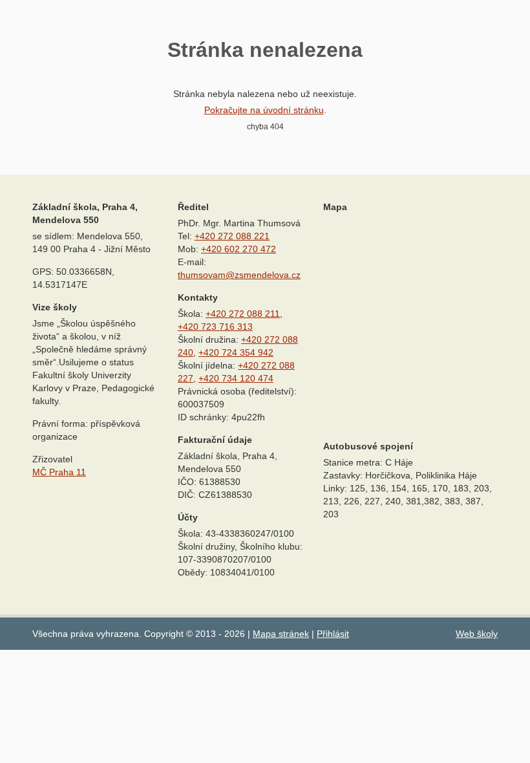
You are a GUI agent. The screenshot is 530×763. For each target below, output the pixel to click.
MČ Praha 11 (59, 472)
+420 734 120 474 (235, 378)
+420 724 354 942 (235, 352)
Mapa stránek (281, 634)
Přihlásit (333, 634)
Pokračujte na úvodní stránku (264, 110)
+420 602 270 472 (238, 249)
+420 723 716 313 (215, 326)
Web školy (477, 634)
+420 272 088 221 (232, 236)
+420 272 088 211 (243, 313)
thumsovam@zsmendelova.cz (239, 275)
